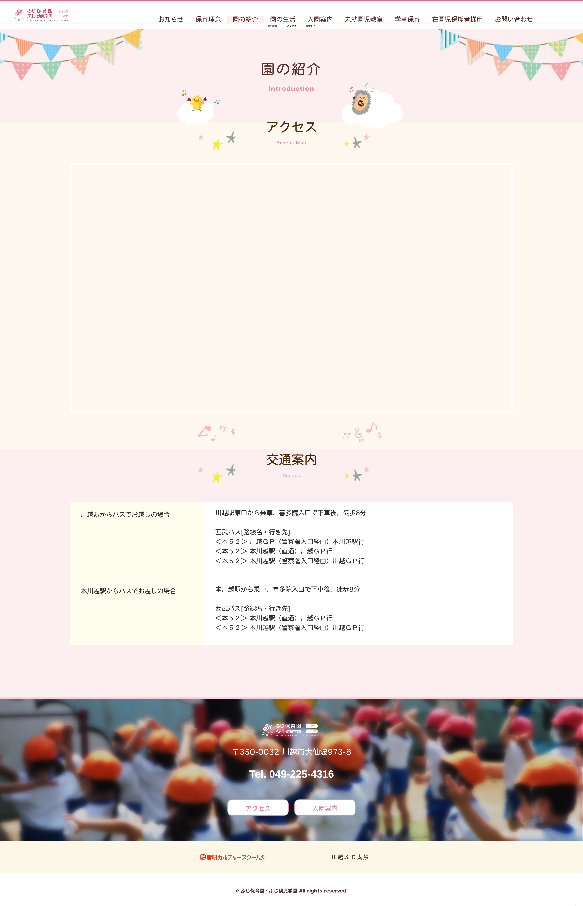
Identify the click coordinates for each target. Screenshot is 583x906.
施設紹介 (310, 26)
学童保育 (407, 19)
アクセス (291, 26)
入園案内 (320, 19)
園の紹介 (245, 19)
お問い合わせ (514, 19)
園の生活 (282, 19)
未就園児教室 (364, 19)
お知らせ (171, 19)
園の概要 (272, 26)
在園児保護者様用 (457, 19)
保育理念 (208, 19)
